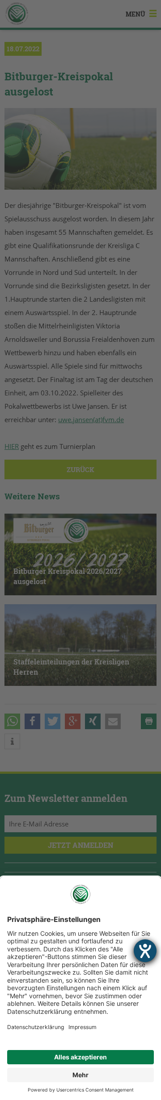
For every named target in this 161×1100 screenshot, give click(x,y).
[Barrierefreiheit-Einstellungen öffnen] (145, 950)
